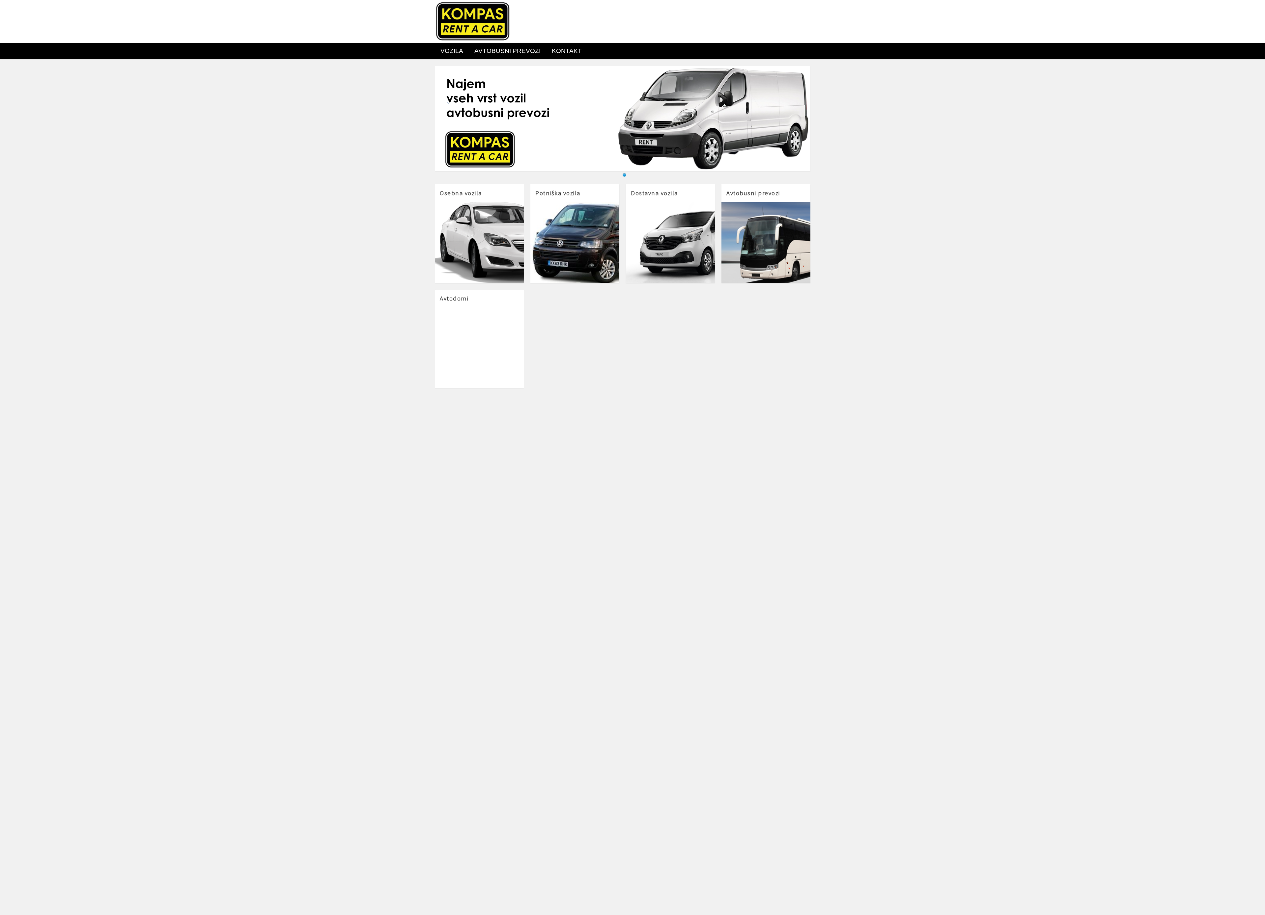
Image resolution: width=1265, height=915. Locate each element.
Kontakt (567, 50)
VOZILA (451, 50)
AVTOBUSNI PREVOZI (507, 50)
